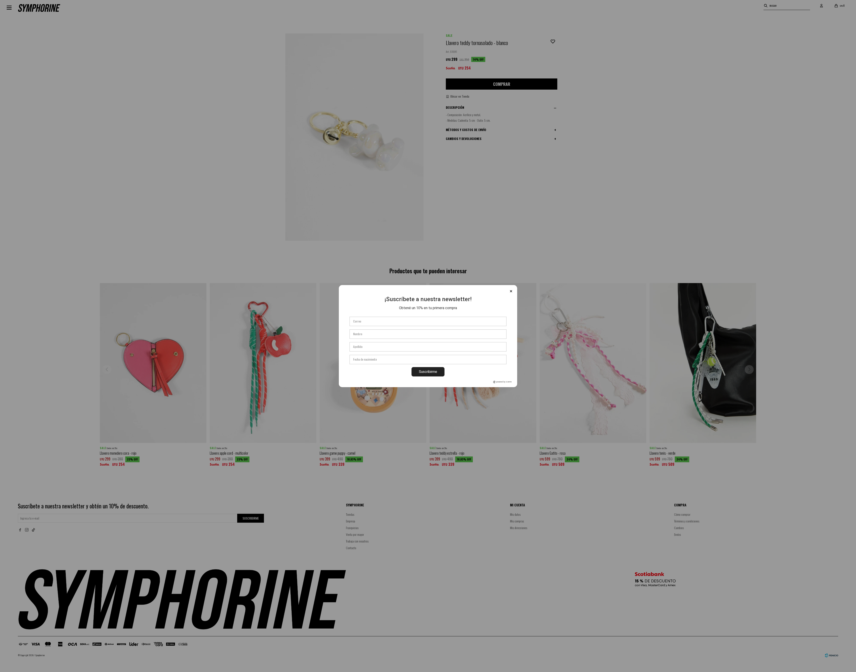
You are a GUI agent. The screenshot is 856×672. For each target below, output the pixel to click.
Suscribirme (428, 372)
